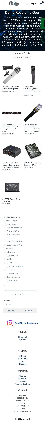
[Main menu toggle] (3, 4)
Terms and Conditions (22, 384)
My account (22, 337)
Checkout (22, 364)
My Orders (22, 340)
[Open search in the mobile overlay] (27, 4)
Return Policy (22, 359)
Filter (11, 311)
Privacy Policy (23, 381)
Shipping (22, 356)
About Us (22, 376)
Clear (28, 311)
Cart (22, 361)
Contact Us (22, 379)
